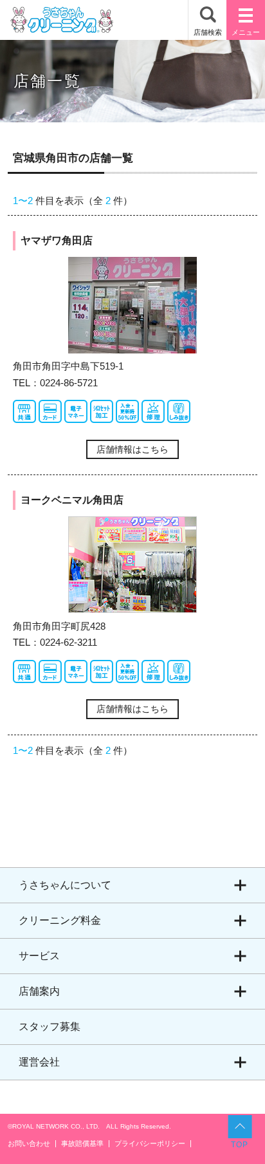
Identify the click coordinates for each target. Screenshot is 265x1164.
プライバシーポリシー (149, 1143)
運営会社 (39, 1061)
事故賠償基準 (82, 1143)
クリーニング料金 (60, 920)
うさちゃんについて (65, 884)
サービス (39, 955)
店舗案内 (39, 991)
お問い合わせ (29, 1143)
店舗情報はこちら (132, 449)
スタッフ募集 (49, 1026)
